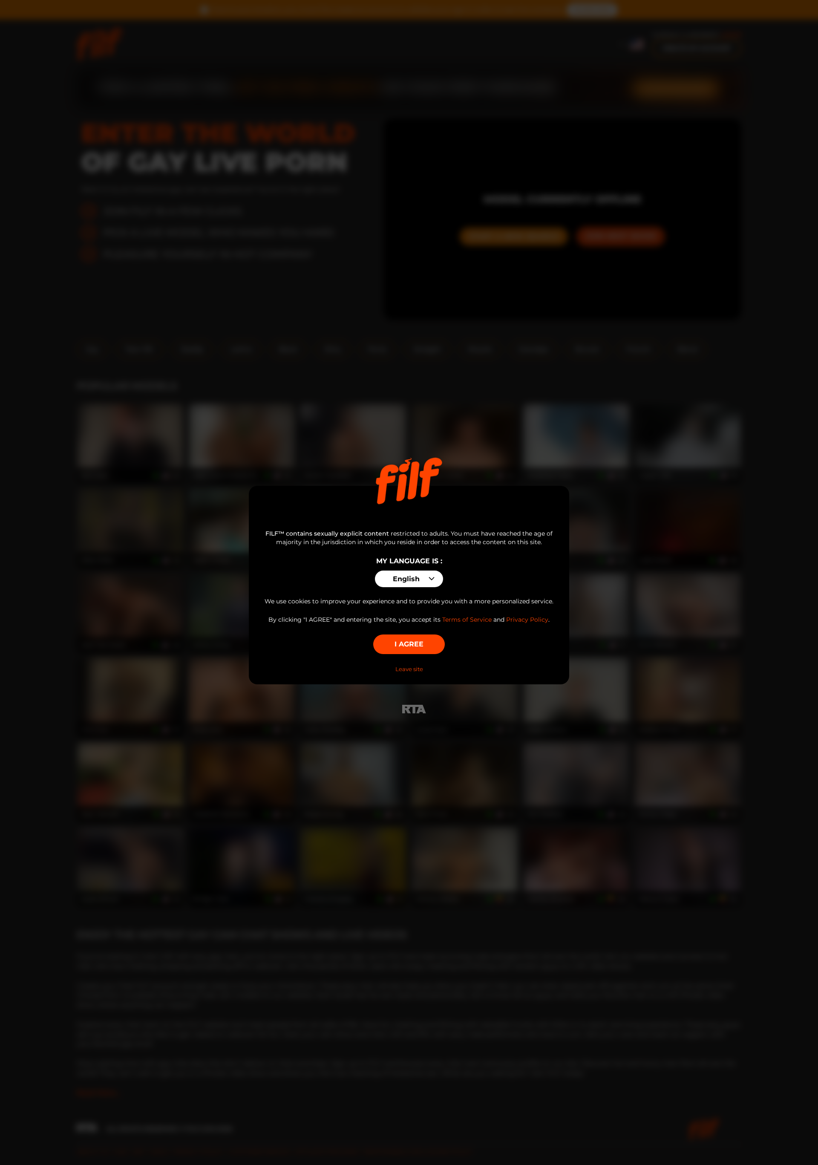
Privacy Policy (527, 619)
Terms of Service (467, 619)
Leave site (409, 669)
